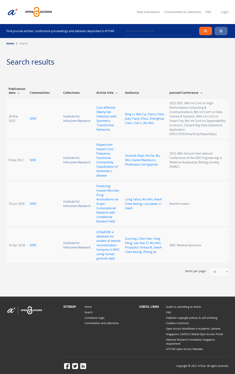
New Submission (148, 12)
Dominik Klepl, (135, 156)
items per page (195, 271)
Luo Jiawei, (151, 204)
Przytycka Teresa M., (139, 247)
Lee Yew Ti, (142, 243)
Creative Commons (177, 323)
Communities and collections (101, 323)
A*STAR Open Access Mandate (184, 349)
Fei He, (151, 156)
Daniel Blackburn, (144, 160)
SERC (33, 119)
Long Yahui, (133, 199)
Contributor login (94, 317)
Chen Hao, (145, 239)
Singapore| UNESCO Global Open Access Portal (194, 334)
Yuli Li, (138, 123)
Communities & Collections (182, 12)
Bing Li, (130, 114)
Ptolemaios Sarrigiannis (141, 164)
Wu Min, (148, 199)
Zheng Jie (149, 252)
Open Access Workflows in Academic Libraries (193, 328)
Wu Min (148, 123)
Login (225, 12)
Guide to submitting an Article (183, 306)
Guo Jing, (131, 239)
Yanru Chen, (156, 114)
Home (10, 43)
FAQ (208, 12)
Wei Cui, (142, 114)
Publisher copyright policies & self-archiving (191, 317)
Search (88, 312)
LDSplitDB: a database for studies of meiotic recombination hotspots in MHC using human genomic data (108, 245)
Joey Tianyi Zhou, (137, 119)
